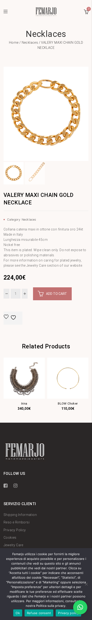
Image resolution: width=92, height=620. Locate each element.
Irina (24, 403)
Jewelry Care (13, 545)
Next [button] (87, 114)
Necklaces (30, 42)
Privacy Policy (15, 530)
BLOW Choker (68, 403)
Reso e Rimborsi (16, 522)
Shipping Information (20, 515)
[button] (80, 607)
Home (14, 42)
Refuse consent (39, 613)
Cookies (10, 537)
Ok (18, 613)
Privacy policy (68, 613)
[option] (46, 114)
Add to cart (56, 294)
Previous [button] (5, 114)
